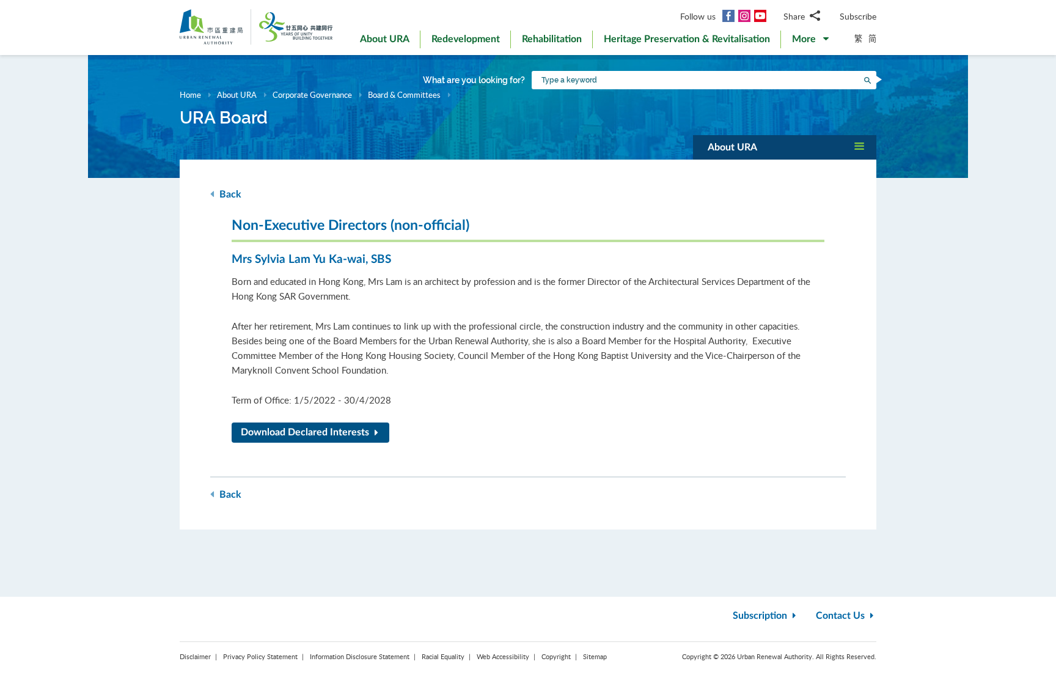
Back (229, 194)
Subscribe (858, 16)
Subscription (761, 616)
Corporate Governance (312, 94)
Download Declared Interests (306, 432)
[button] (810, 42)
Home (190, 94)
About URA (237, 94)
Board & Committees (404, 94)
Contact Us (841, 616)
